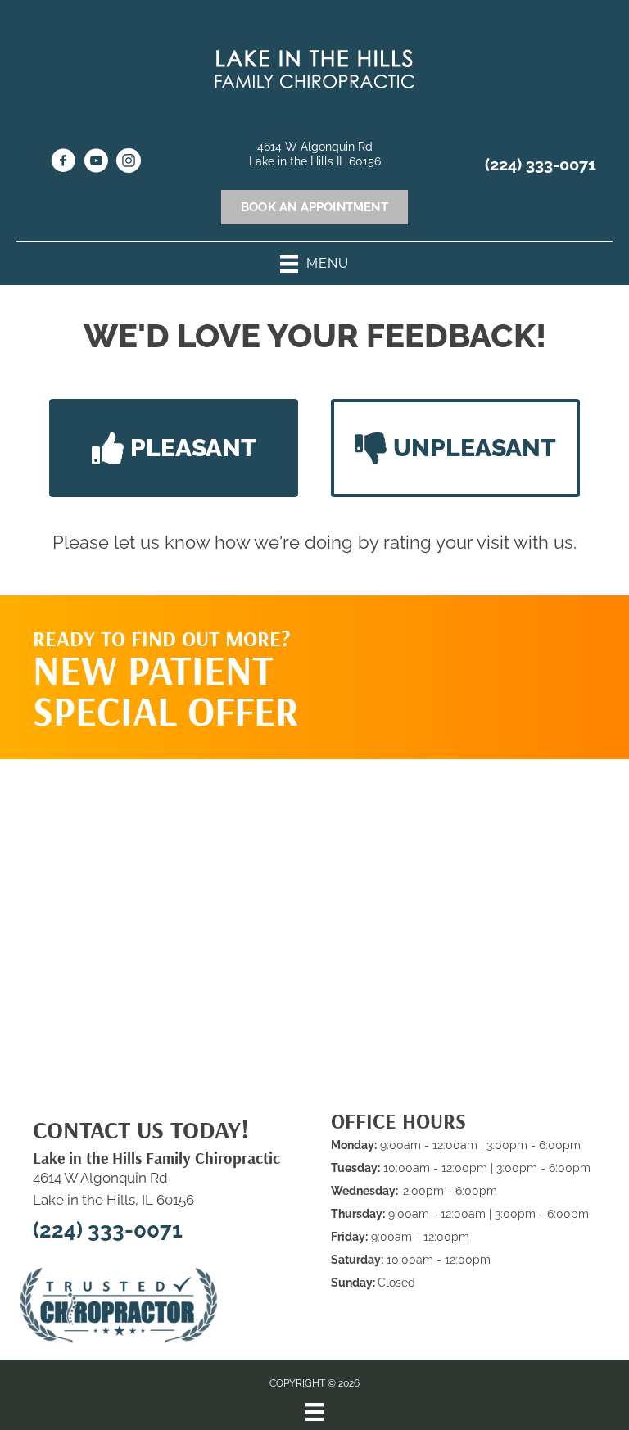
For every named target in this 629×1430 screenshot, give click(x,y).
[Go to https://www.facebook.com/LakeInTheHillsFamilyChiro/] (63, 163)
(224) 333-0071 (540, 164)
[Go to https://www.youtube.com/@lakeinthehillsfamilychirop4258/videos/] (96, 163)
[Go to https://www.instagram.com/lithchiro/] (128, 163)
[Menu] (314, 1412)
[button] (173, 448)
